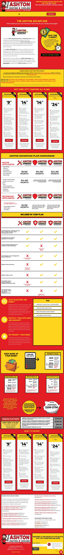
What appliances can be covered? (46, 311)
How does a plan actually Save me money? (48, 304)
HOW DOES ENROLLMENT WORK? (44, 308)
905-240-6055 (20, 547)
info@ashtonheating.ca (18, 549)
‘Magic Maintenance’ (45, 72)
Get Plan (9, 140)
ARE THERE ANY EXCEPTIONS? (44, 315)
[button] (19, 14)
